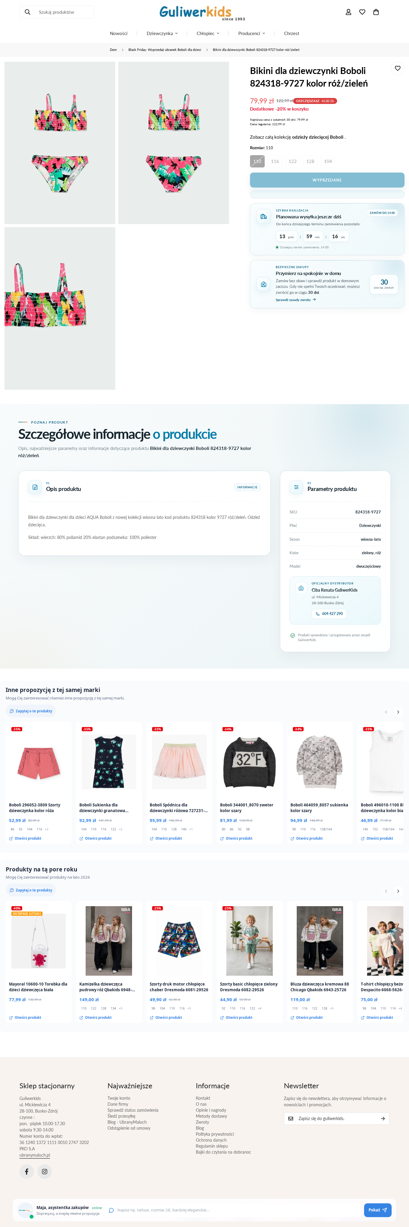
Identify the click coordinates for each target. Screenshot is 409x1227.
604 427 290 (332, 613)
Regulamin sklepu (212, 1146)
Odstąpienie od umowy (128, 1128)
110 (257, 161)
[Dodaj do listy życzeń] (398, 68)
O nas (201, 1104)
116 (275, 161)
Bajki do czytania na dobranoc (223, 1152)
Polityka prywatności (215, 1134)
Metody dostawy (211, 1116)
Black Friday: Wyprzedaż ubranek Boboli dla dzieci (164, 50)
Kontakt (203, 1098)
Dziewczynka (160, 33)
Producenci (249, 33)
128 (310, 161)
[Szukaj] (27, 12)
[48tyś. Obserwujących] (26, 1171)
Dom (113, 50)
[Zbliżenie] (104, 74)
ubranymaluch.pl (34, 1155)
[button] (376, 12)
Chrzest (291, 33)
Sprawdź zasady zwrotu (293, 299)
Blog (200, 1128)
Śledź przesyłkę (121, 1116)
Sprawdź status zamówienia (132, 1110)
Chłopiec (205, 33)
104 (328, 161)
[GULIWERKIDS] (204, 12)
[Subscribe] (383, 1118)
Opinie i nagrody (211, 1110)
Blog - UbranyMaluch (127, 1122)
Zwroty (202, 1122)
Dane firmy (117, 1104)
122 (293, 161)
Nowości (119, 33)
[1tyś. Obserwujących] (44, 1171)
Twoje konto (118, 1098)
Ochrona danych (211, 1140)
